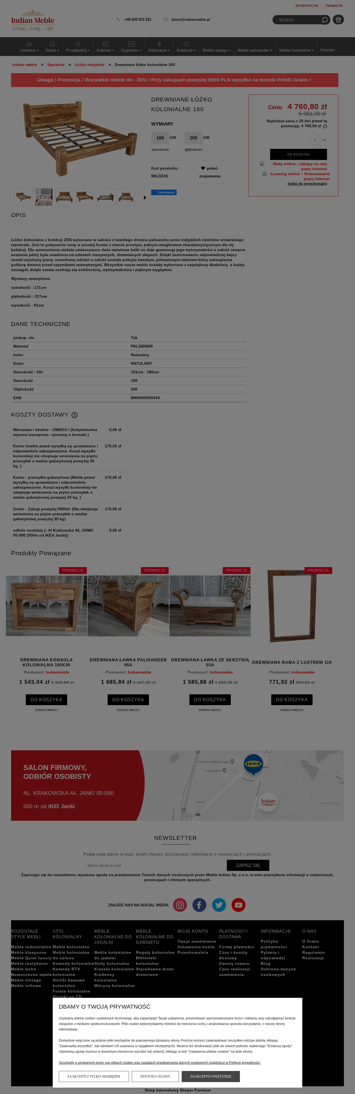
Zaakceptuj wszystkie (210, 1076)
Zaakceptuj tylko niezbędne (93, 1076)
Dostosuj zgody (155, 1076)
